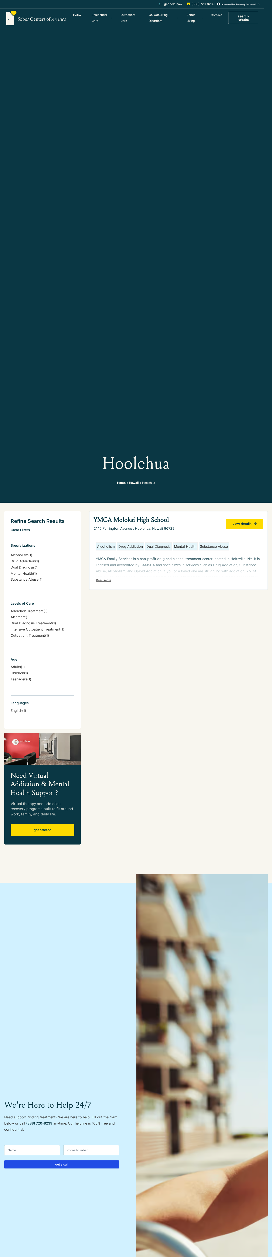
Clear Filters (20, 530)
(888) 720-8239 (39, 1123)
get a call (61, 1164)
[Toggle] (103, 580)
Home (121, 482)
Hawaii (134, 482)
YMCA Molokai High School (131, 519)
